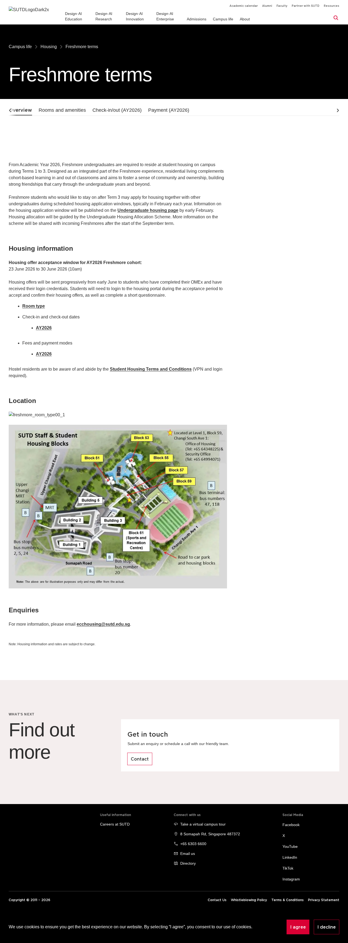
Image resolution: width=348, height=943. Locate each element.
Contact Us (217, 900)
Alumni (267, 6)
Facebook (291, 825)
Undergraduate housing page (147, 210)
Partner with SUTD (305, 6)
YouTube (290, 846)
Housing (49, 46)
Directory (188, 863)
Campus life (20, 46)
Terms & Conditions (287, 900)
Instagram (291, 879)
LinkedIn (289, 857)
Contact (140, 759)
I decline (326, 927)
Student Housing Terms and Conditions (151, 369)
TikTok (287, 868)
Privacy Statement (323, 900)
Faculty (281, 6)
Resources (331, 6)
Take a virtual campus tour (203, 824)
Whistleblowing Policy (249, 900)
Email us (187, 853)
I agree (298, 927)
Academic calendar (243, 6)
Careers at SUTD (115, 824)
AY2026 (44, 327)
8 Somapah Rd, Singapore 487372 (210, 834)
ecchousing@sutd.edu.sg (103, 624)
